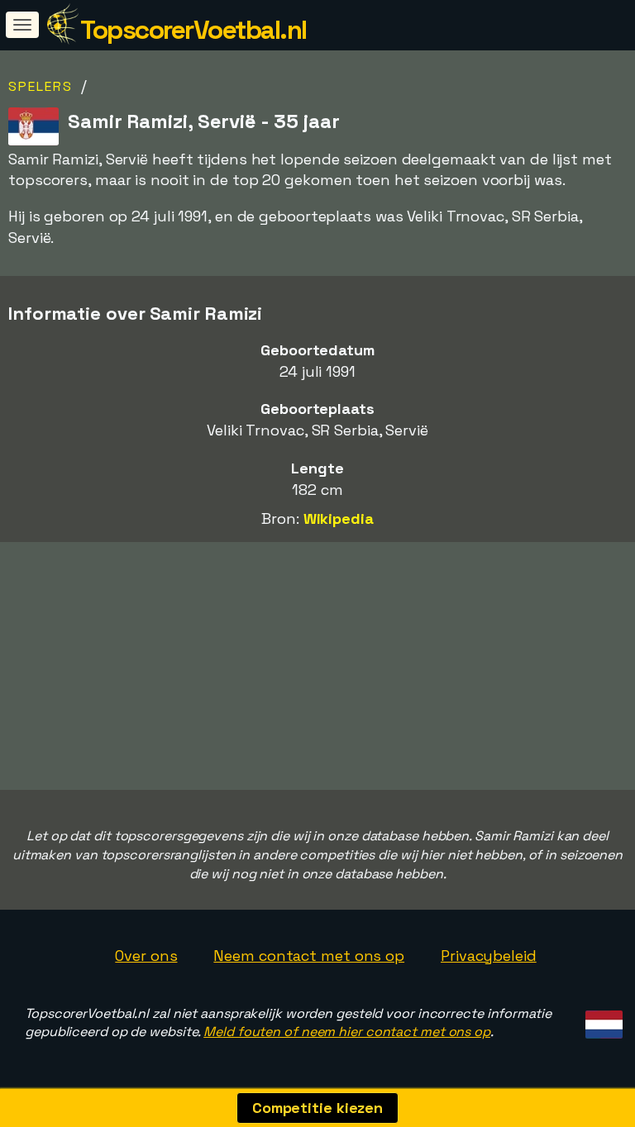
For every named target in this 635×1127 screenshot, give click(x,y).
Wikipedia (338, 518)
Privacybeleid (489, 955)
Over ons (146, 955)
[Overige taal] (601, 1020)
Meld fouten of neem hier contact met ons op (346, 1031)
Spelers (40, 86)
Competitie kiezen (317, 1107)
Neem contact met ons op (308, 955)
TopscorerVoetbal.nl (193, 29)
